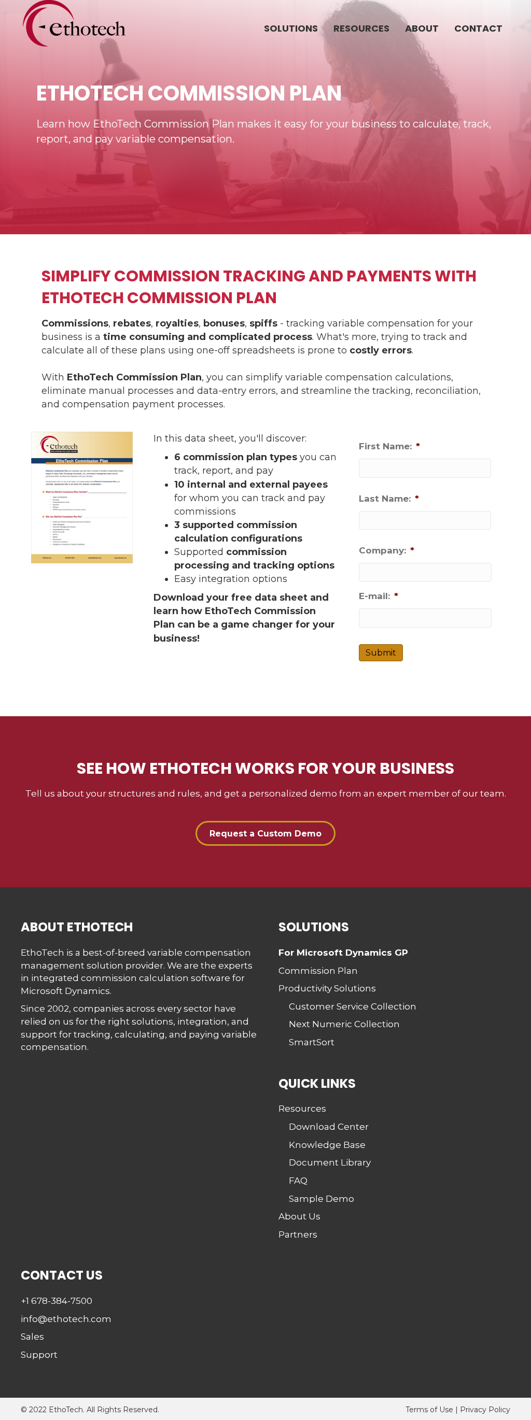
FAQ (298, 1180)
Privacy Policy (485, 1409)
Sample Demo (321, 1199)
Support (39, 1355)
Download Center (329, 1126)
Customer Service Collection (352, 1006)
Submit (381, 653)
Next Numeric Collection (344, 1024)
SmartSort (311, 1042)
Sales (32, 1336)
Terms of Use (429, 1409)
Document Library (330, 1162)
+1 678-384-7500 (56, 1301)
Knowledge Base (327, 1145)
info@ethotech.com (66, 1319)
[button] (265, 833)
